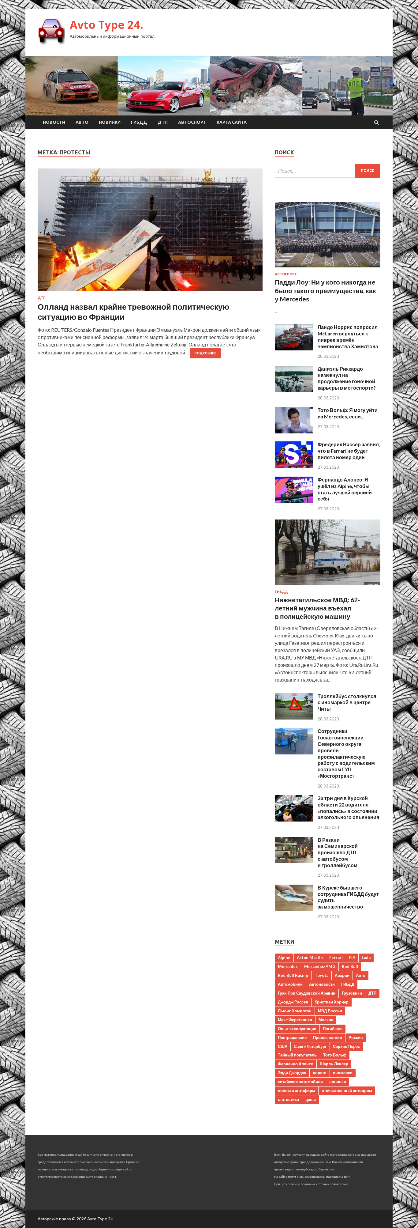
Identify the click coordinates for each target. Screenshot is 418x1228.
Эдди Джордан (292, 1072)
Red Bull (350, 966)
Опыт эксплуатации (297, 1028)
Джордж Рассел (293, 1001)
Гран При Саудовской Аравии (306, 993)
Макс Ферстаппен (295, 1019)
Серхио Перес (346, 1046)
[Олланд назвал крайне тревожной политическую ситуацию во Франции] (150, 232)
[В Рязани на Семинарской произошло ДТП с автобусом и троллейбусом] (294, 861)
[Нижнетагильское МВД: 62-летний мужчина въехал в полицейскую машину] (327, 586)
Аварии (342, 975)
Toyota (321, 975)
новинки (337, 1081)
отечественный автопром (347, 1090)
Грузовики (352, 993)
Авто (82, 122)
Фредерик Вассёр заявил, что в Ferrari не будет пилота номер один (349, 450)
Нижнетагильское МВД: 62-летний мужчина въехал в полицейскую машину (317, 608)
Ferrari (336, 957)
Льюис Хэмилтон (295, 1010)
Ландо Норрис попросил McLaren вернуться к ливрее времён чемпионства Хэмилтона (348, 336)
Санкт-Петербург (310, 1046)
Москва (326, 1019)
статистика (288, 1099)
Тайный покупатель (297, 1054)
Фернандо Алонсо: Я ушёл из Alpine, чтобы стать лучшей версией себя (345, 489)
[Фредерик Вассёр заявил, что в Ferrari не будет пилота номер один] (294, 466)
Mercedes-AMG (319, 966)
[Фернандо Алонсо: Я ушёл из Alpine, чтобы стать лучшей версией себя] (294, 501)
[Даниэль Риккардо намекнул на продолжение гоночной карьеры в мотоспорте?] (294, 390)
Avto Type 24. (106, 24)
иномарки (343, 1072)
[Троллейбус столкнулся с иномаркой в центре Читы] (294, 717)
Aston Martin (310, 957)
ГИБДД (139, 122)
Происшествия (327, 1037)
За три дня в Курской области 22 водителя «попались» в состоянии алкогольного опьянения (348, 807)
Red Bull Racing (293, 975)
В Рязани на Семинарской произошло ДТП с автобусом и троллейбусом (338, 852)
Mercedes (288, 966)
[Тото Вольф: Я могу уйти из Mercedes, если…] (294, 431)
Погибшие (332, 1028)
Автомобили (290, 984)
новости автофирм (296, 1090)
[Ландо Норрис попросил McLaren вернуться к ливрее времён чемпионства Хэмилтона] (294, 348)
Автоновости (322, 984)
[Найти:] (327, 171)
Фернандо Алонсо (295, 1063)
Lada (366, 957)
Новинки (110, 122)
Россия (356, 1037)
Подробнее (205, 353)
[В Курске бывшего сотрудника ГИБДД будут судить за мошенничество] (294, 909)
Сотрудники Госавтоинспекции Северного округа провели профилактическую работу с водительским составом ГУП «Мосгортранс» (346, 753)
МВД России (330, 1010)
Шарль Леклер (334, 1063)
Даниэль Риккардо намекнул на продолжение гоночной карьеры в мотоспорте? (347, 378)
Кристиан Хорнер (332, 1001)
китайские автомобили (300, 1081)
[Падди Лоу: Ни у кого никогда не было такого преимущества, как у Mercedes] (327, 268)
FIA (352, 957)
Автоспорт (192, 122)
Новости (54, 122)
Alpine (284, 957)
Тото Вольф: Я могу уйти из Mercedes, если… (348, 413)
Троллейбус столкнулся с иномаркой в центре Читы (347, 702)
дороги (320, 1072)
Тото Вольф (334, 1054)
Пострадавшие (292, 1037)
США (282, 1046)
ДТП (163, 122)
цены (310, 1099)
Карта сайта (232, 122)
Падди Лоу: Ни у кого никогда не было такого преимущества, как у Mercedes (325, 290)
